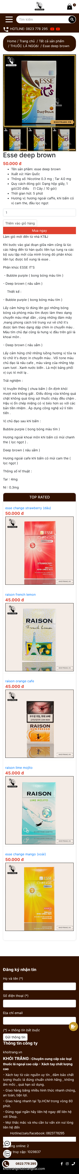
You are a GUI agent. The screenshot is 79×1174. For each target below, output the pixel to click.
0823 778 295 (26, 1164)
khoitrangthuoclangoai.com (24, 1169)
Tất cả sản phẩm (51, 41)
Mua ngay (39, 230)
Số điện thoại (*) (16, 996)
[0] (69, 6)
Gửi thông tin (15, 1037)
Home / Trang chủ (21, 41)
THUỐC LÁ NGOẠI (24, 46)
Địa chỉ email (13, 1013)
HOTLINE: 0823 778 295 (28, 29)
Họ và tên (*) (13, 978)
